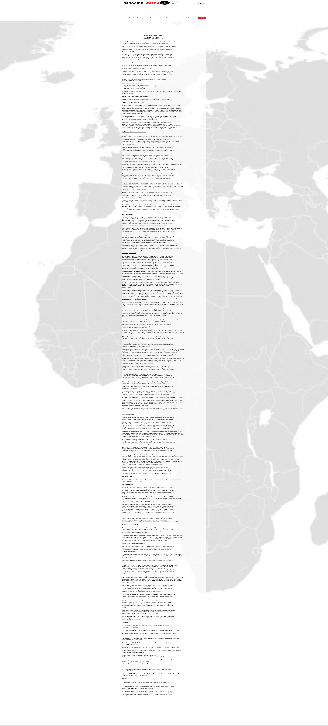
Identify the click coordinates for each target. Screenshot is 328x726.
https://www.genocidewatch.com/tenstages (133, 652)
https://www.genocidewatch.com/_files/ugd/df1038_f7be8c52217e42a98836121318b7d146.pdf (145, 663)
